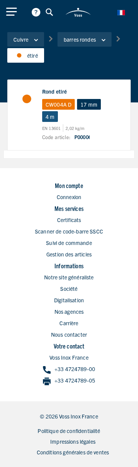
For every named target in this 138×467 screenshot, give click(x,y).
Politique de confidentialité (69, 430)
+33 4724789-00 (74, 368)
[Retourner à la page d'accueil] (78, 12)
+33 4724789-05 (74, 380)
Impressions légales (72, 441)
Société (68, 288)
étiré (32, 55)
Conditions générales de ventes (73, 452)
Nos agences (69, 311)
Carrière (68, 322)
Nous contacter (69, 334)
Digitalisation (69, 300)
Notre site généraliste (69, 277)
